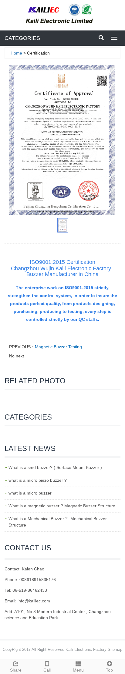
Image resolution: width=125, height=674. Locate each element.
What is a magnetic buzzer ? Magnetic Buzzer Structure (61, 505)
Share (16, 670)
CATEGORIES (22, 38)
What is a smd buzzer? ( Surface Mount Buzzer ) (55, 467)
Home (16, 53)
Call (47, 670)
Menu (78, 670)
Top (109, 670)
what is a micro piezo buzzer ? (37, 480)
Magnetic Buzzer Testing (58, 346)
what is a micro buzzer (30, 493)
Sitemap (115, 649)
